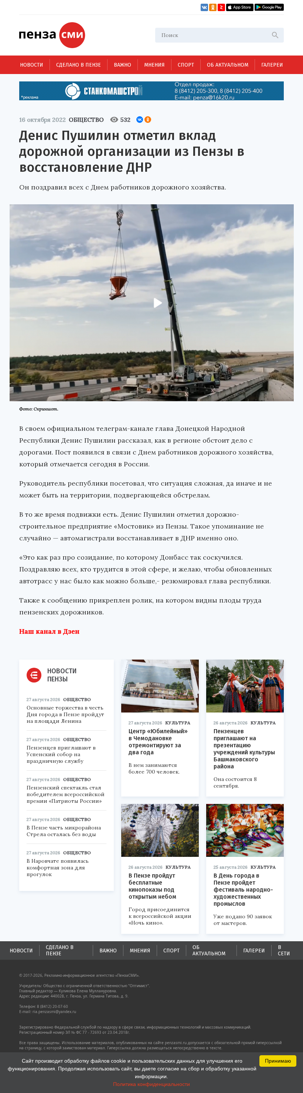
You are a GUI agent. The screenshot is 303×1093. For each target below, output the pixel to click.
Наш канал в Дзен (49, 631)
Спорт (186, 65)
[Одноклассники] (147, 119)
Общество (86, 119)
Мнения (154, 65)
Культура (177, 722)
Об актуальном (227, 65)
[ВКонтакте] (139, 119)
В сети (284, 950)
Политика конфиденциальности (151, 1084)
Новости (31, 65)
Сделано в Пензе (78, 65)
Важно (122, 65)
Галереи (272, 65)
